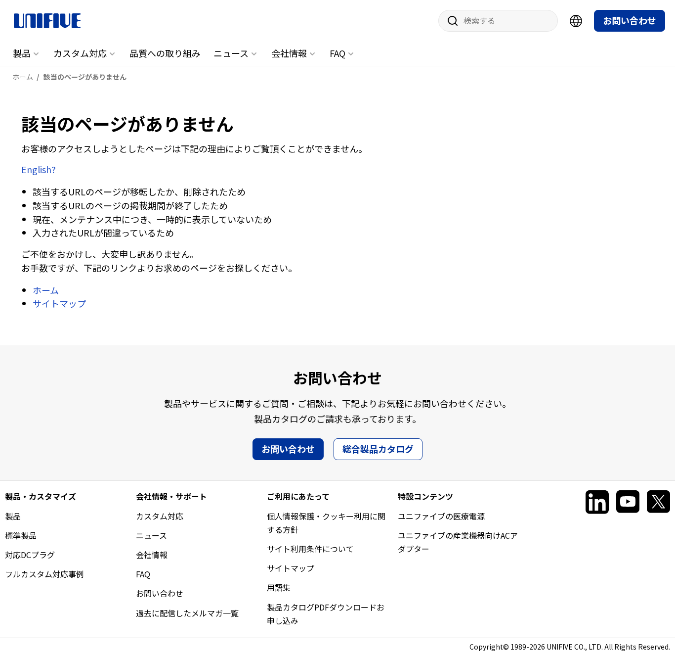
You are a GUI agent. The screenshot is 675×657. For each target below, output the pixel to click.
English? (38, 169)
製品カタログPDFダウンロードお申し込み (325, 613)
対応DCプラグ (30, 555)
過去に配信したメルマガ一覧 (187, 613)
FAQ (337, 53)
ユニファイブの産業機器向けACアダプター (458, 542)
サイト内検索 (449, 21)
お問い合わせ (629, 20)
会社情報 (289, 53)
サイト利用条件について (310, 549)
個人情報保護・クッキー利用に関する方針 (326, 522)
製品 (22, 53)
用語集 (279, 587)
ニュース (231, 53)
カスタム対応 (80, 53)
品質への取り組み (165, 53)
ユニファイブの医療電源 (441, 516)
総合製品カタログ (378, 448)
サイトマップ (59, 303)
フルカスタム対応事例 (44, 574)
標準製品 (21, 535)
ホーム (46, 289)
